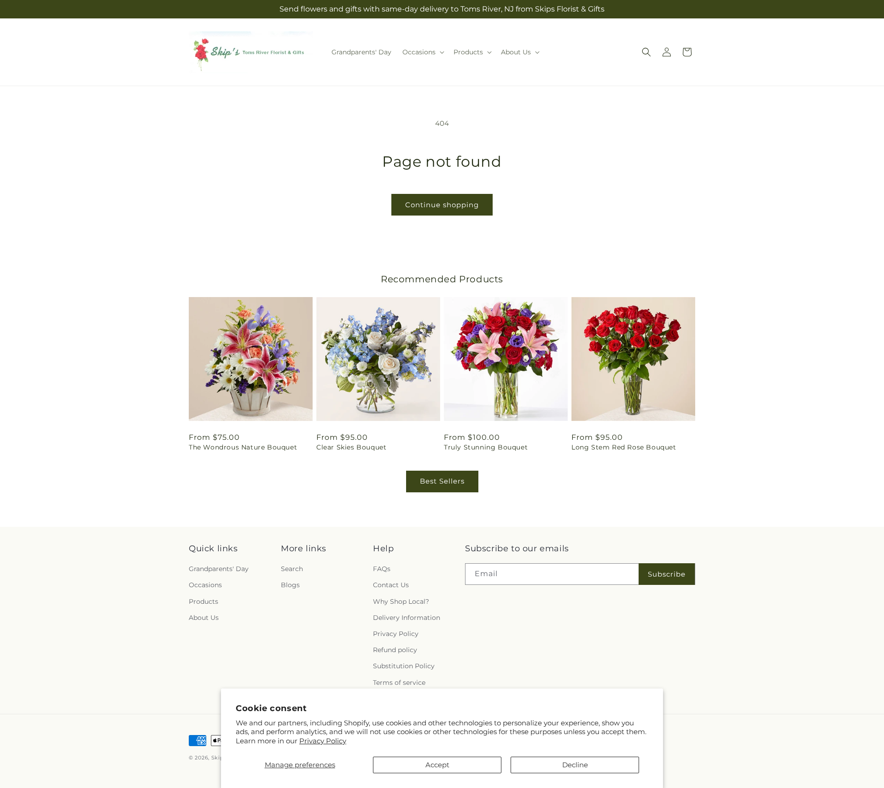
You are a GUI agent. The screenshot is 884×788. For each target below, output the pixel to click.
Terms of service (399, 682)
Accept (437, 764)
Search (292, 569)
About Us (204, 617)
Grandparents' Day (219, 569)
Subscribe (667, 574)
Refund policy (395, 650)
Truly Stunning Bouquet (486, 447)
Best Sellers (442, 481)
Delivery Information (406, 617)
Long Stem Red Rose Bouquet (623, 447)
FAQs (381, 569)
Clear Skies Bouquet (351, 447)
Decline (575, 764)
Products (203, 601)
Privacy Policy (322, 740)
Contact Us (391, 585)
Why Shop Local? (401, 601)
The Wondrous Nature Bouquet (243, 447)
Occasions (205, 585)
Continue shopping (442, 204)
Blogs (290, 585)
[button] (422, 52)
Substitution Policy (404, 666)
